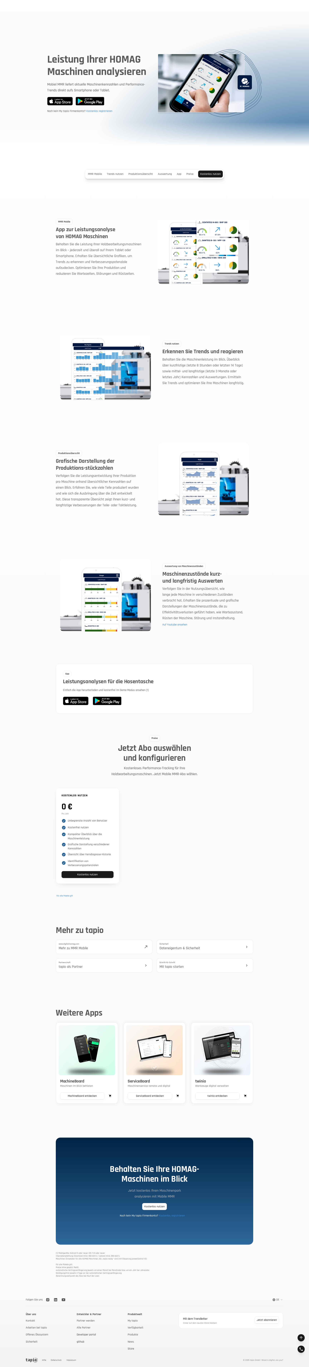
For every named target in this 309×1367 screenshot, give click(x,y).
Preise (189, 174)
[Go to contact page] (301, 1349)
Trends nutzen (115, 174)
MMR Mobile (95, 174)
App (179, 174)
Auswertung (165, 174)
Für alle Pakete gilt (65, 895)
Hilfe (44, 1360)
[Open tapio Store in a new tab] (110, 1095)
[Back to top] (301, 1337)
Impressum (71, 1360)
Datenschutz (56, 1360)
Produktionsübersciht (140, 174)
